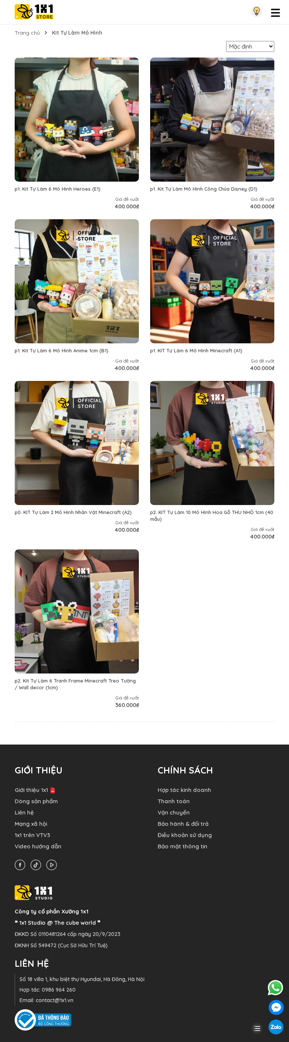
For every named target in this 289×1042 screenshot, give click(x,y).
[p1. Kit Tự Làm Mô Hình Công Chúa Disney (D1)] (212, 120)
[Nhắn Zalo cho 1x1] (275, 1026)
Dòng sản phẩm (36, 801)
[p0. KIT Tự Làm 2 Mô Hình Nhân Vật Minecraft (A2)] (77, 443)
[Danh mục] (257, 1027)
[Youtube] (53, 864)
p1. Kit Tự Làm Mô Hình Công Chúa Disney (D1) (203, 189)
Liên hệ (24, 812)
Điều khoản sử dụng (185, 835)
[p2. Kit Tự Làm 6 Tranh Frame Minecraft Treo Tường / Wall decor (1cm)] (77, 611)
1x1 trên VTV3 (32, 835)
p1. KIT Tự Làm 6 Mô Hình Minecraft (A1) (196, 350)
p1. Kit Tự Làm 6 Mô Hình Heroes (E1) (57, 189)
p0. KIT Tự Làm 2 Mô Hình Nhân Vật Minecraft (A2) (73, 512)
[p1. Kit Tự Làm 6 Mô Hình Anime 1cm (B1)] (77, 281)
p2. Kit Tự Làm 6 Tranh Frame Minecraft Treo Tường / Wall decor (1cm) (75, 684)
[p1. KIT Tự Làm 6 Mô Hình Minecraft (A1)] (212, 281)
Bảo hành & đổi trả (183, 823)
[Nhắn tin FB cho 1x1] (276, 1006)
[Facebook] (22, 864)
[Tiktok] (37, 864)
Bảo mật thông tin (182, 846)
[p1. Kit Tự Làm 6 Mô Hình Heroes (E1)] (77, 120)
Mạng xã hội (31, 823)
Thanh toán (174, 801)
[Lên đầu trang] (257, 1015)
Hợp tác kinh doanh (184, 789)
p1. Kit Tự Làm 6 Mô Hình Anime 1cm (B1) (61, 350)
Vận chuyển (174, 812)
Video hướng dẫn (38, 846)
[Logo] (34, 11)
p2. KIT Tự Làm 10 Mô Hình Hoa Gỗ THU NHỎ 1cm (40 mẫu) (211, 515)
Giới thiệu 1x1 (31, 789)
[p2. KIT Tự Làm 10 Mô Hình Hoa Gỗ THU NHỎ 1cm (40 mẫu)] (212, 443)
